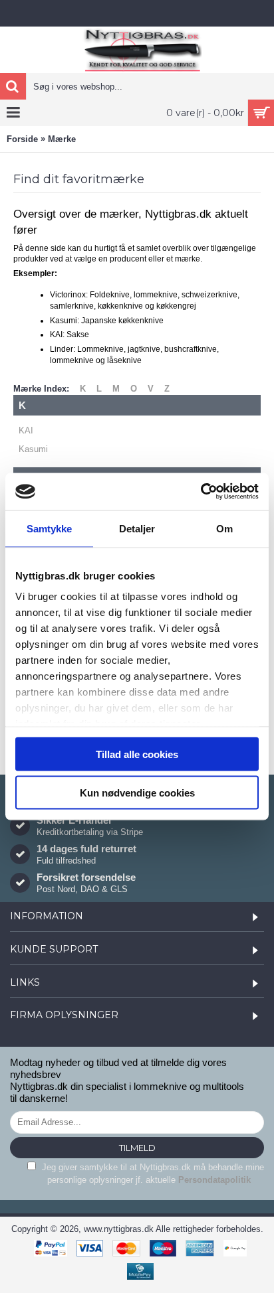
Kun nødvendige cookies (137, 793)
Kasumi (33, 449)
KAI (26, 430)
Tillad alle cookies (137, 753)
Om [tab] (224, 528)
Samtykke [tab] (49, 528)
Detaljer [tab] (137, 528)
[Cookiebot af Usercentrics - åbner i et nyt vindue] (200, 491)
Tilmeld (137, 1147)
